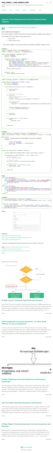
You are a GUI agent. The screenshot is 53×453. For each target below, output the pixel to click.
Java (11, 10)
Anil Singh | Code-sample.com (15, 2)
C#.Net (17, 10)
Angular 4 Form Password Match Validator (17, 247)
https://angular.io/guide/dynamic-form (11, 239)
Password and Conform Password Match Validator (16, 251)
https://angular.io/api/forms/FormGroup (11, 235)
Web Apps (4, 10)
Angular (24, 10)
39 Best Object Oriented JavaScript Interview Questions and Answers (26, 425)
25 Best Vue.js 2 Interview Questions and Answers (22, 300)
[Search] (47, 2)
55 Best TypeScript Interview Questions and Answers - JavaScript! (24, 380)
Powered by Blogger (27, 447)
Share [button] (3, 253)
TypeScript (32, 10)
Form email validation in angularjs (11, 249)
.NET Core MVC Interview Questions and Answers (22, 403)
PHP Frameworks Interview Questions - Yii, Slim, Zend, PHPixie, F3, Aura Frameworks (24, 322)
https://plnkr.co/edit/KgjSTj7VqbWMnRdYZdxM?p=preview (17, 237)
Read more (48, 313)
